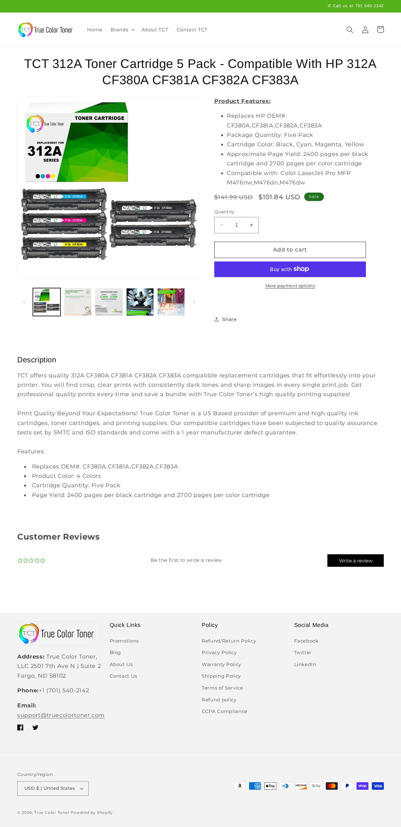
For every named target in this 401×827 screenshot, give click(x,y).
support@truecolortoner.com (61, 715)
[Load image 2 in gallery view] (77, 302)
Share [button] (229, 319)
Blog (115, 652)
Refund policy (219, 700)
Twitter (303, 652)
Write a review (355, 561)
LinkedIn (305, 664)
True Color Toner (51, 812)
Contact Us (124, 676)
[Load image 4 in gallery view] (140, 302)
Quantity (224, 211)
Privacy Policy (219, 652)
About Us (121, 664)
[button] (122, 30)
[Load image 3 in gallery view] (108, 302)
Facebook (306, 641)
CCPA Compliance (224, 711)
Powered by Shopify (91, 812)
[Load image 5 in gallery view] (171, 302)
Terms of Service (222, 688)
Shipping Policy (221, 676)
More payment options (290, 285)
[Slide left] (24, 302)
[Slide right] (193, 302)
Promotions (124, 641)
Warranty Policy (221, 664)
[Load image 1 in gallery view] (46, 302)
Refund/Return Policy (229, 641)
